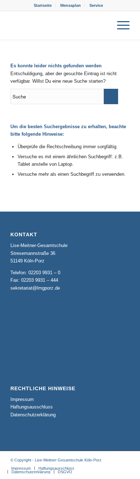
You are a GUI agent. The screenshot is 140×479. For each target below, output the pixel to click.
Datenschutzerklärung (33, 414)
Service (96, 5)
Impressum (22, 399)
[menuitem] (43, 5)
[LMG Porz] (58, 25)
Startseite (43, 5)
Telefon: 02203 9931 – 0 (35, 272)
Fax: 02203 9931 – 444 (34, 280)
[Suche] (103, 25)
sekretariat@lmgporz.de (35, 288)
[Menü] (120, 25)
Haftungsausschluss (31, 407)
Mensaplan (70, 5)
